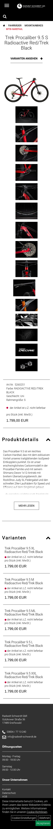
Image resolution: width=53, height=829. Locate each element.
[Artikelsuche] (4, 17)
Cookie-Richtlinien (37, 812)
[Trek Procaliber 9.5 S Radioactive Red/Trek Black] (26, 86)
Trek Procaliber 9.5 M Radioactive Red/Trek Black (24, 581)
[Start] (4, 25)
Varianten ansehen (24, 58)
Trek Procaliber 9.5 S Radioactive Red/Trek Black (26, 43)
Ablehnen (44, 817)
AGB (4, 796)
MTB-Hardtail (14, 29)
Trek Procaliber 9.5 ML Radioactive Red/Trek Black (24, 612)
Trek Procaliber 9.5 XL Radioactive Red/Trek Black (24, 550)
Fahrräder (14, 25)
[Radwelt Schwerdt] (32, 6)
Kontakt (6, 789)
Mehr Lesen (26, 505)
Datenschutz (9, 792)
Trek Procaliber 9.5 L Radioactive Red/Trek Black (24, 644)
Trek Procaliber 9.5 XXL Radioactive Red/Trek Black (24, 675)
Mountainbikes (34, 25)
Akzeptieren (43, 823)
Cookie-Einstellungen (24, 817)
